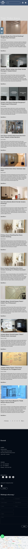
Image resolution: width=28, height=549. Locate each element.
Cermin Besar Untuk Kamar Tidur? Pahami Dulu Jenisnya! (12, 335)
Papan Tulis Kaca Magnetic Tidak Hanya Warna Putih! (12, 401)
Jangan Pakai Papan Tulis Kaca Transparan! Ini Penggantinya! (11, 368)
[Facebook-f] (3, 477)
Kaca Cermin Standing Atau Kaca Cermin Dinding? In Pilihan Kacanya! (13, 269)
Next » (22, 420)
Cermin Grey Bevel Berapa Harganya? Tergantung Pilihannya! (13, 103)
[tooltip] (2, 29)
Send (24, 526)
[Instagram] (6, 477)
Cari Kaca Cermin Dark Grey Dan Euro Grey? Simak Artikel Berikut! (13, 136)
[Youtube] (10, 477)
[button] (4, 488)
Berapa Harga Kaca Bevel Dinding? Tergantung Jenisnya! (12, 36)
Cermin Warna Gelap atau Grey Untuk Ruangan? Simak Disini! (13, 70)
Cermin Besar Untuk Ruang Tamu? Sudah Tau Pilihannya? (12, 302)
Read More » (3, 50)
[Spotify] (13, 477)
